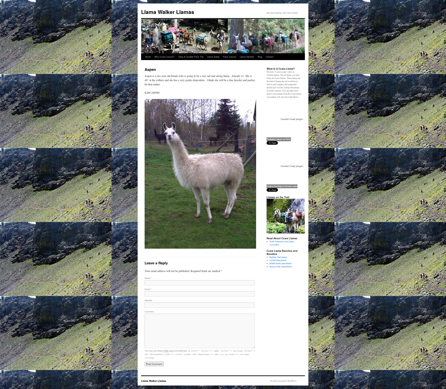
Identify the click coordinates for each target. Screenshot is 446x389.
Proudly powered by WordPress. (283, 380)
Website (148, 300)
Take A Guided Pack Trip (190, 56)
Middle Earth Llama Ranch (280, 263)
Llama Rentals (247, 56)
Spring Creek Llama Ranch (280, 266)
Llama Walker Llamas (167, 11)
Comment (149, 311)
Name (148, 278)
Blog (260, 56)
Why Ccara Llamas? (164, 56)
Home (148, 56)
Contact (270, 56)
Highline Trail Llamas (278, 257)
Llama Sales (213, 56)
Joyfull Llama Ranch (277, 260)
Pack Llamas (229, 56)
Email (148, 289)
